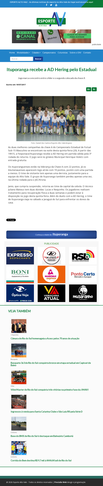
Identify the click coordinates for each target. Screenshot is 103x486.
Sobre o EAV (75, 52)
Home (12, 52)
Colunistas (63, 52)
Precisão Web (60, 482)
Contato (87, 52)
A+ (88, 89)
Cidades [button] (35, 52)
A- (94, 89)
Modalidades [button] (23, 52)
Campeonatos (49, 52)
